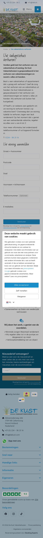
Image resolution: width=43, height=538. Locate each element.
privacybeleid (28, 268)
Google (7, 271)
